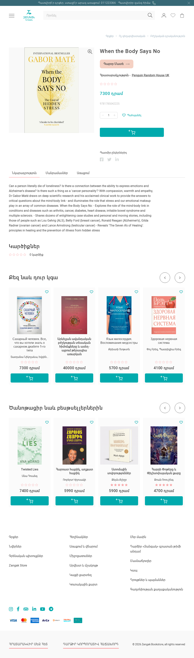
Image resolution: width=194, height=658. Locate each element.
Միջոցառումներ (81, 556)
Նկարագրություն (24, 173)
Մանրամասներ (57, 173)
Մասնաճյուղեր (140, 561)
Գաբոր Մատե (114, 64)
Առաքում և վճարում (84, 546)
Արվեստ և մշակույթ (84, 565)
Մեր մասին (138, 537)
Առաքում (83, 173)
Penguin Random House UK (150, 75)
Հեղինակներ (79, 537)
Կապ (133, 570)
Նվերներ (15, 546)
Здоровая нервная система (164, 341)
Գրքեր (110, 36)
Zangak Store (18, 565)
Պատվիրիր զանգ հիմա (134, 2)
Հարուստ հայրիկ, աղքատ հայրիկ (74, 471)
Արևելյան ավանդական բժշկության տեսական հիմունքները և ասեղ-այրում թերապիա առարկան (74, 346)
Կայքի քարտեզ (81, 575)
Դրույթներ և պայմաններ (147, 580)
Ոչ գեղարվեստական (132, 36)
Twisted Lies (29, 469)
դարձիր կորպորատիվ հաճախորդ (91, 644)
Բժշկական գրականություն (167, 36)
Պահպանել (134, 115)
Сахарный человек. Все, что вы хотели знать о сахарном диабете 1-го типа (30, 344)
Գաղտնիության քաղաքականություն (156, 589)
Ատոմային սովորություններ (119, 471)
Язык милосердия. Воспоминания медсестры (119, 341)
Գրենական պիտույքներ (26, 556)
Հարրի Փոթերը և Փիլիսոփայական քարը (164, 471)
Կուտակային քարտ (83, 584)
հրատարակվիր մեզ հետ (28, 644)
